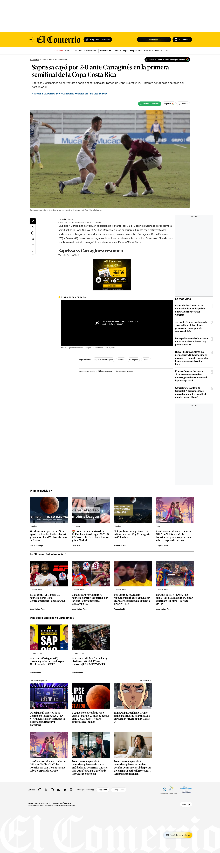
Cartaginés (133, 360)
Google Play (118, 790)
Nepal (125, 50)
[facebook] (39, 789)
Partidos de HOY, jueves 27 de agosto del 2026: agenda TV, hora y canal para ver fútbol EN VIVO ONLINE (174, 599)
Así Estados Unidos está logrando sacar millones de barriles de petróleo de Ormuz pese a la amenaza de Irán (191, 326)
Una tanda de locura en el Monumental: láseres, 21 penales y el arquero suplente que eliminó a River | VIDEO (132, 599)
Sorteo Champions (73, 50)
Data (158, 526)
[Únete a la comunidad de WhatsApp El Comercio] (149, 103)
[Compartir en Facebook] (33, 233)
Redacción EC (67, 219)
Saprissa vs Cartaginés (103, 360)
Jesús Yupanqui (36, 545)
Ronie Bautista (120, 545)
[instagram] (52, 789)
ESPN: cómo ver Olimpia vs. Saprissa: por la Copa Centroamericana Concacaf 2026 (48, 598)
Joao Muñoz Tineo (37, 609)
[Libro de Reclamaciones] (186, 789)
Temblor (117, 50)
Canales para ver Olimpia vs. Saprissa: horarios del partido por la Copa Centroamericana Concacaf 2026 (90, 599)
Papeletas (148, 50)
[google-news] (71, 789)
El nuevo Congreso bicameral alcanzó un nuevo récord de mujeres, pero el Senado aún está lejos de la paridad (191, 376)
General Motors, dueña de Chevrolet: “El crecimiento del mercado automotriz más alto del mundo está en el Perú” (191, 392)
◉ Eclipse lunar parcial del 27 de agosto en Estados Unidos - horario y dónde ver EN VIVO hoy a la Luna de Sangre (48, 535)
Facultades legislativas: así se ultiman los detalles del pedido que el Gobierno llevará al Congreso (190, 310)
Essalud (158, 50)
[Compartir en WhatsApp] (33, 227)
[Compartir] (33, 221)
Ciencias (33, 526)
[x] (46, 789)
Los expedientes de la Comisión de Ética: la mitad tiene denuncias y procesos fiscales (191, 341)
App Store (103, 790)
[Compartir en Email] (33, 245)
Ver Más (146, 360)
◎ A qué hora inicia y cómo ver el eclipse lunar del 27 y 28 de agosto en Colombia (132, 534)
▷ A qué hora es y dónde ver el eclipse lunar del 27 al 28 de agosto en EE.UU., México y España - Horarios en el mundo (90, 717)
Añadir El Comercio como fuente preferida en (167, 59)
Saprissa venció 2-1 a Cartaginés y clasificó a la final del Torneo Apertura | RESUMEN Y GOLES (89, 661)
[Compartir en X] (33, 239)
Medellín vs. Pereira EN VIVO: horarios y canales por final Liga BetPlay (70, 93)
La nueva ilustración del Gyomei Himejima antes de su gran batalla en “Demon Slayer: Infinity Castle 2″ (132, 717)
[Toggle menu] (30, 39)
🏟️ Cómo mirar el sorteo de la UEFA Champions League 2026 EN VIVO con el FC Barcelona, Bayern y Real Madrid (90, 535)
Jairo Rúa (76, 545)
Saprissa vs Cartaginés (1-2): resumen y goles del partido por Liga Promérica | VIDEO (47, 661)
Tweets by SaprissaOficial (68, 255)
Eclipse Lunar (90, 50)
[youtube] (58, 789)
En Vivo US (76, 526)
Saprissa (121, 360)
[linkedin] (64, 789)
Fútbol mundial (36, 590)
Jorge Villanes (162, 545)
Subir (184, 804)
